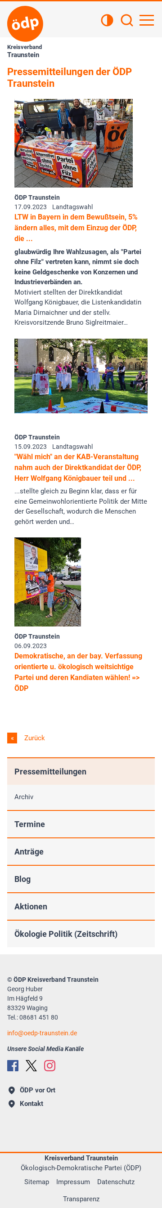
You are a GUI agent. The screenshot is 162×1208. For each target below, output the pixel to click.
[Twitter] (31, 1065)
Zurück (33, 738)
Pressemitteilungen (50, 771)
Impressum (73, 1182)
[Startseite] (25, 24)
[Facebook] (12, 1065)
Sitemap (36, 1182)
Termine (29, 824)
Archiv (23, 797)
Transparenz (81, 1199)
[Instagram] (49, 1065)
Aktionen (30, 906)
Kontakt (31, 1104)
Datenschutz (116, 1182)
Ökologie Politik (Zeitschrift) (65, 934)
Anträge (29, 851)
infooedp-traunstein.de (42, 1033)
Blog (22, 879)
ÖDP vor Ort (37, 1090)
